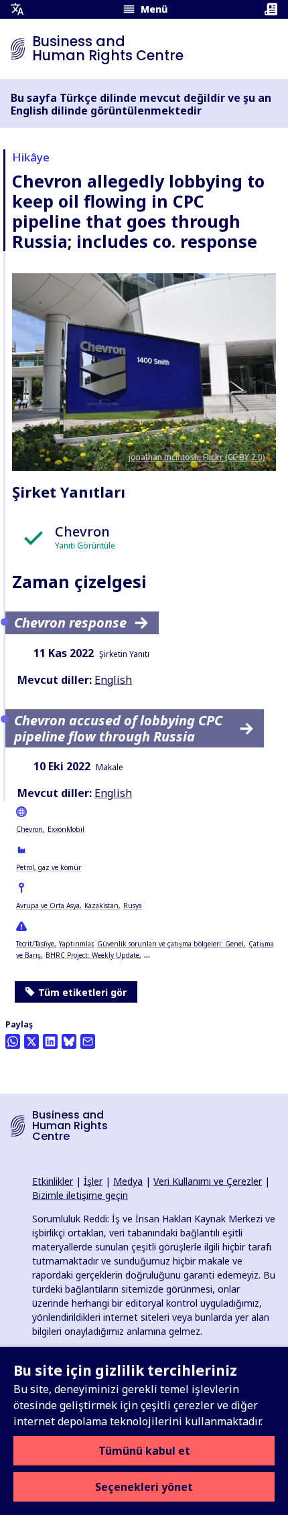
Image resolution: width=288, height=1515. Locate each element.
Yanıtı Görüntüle (85, 545)
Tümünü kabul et (144, 1450)
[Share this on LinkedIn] (50, 1041)
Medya (128, 1181)
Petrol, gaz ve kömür (48, 867)
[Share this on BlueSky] (69, 1041)
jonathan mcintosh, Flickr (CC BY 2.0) (197, 457)
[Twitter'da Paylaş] (31, 1041)
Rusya (132, 905)
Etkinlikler (52, 1181)
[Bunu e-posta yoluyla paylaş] (87, 1041)
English (113, 679)
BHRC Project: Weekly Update (92, 955)
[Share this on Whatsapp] (12, 1041)
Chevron (29, 829)
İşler (93, 1181)
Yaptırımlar (75, 943)
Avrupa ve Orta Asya (48, 905)
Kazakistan (101, 905)
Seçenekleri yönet (144, 1487)
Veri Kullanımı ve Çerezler (207, 1181)
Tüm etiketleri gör (82, 992)
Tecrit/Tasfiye (35, 943)
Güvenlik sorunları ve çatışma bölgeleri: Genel (170, 943)
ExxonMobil (66, 829)
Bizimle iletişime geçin (80, 1195)
